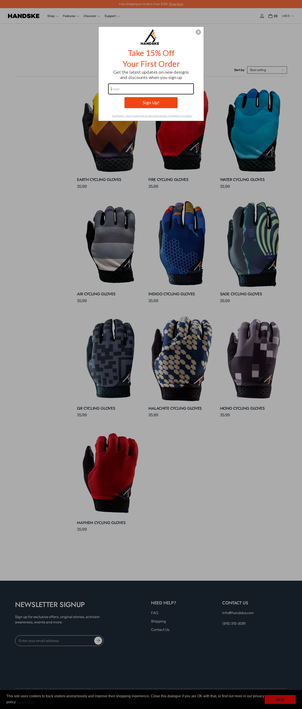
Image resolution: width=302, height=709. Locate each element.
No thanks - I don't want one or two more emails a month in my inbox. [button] (152, 115)
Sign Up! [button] (151, 102)
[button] (198, 32)
